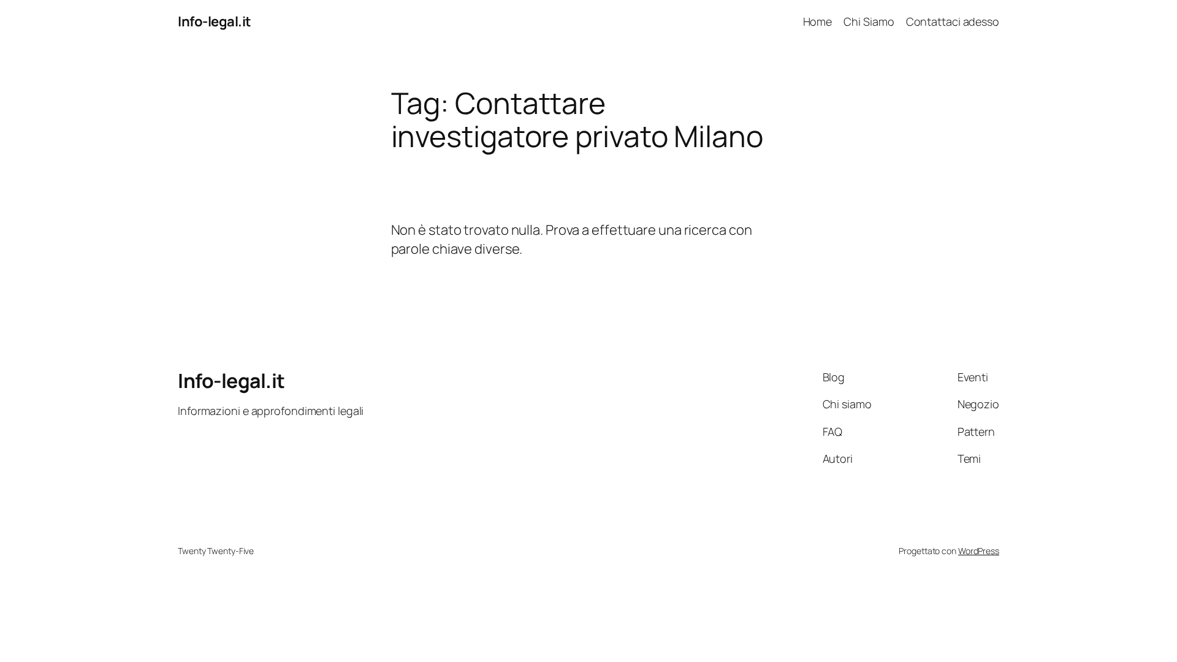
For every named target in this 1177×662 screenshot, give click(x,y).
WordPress (978, 551)
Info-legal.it (214, 21)
